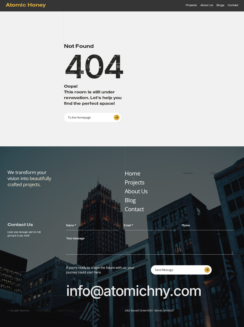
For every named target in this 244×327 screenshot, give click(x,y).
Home (132, 173)
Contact (233, 5)
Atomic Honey (26, 5)
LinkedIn (214, 173)
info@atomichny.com (133, 290)
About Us (206, 5)
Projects (191, 5)
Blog (130, 200)
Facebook (188, 173)
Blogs (220, 5)
